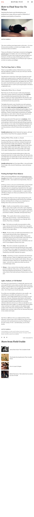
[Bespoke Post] (17, 2)
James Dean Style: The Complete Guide (20, 349)
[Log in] (28, 2)
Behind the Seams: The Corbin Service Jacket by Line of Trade (21, 374)
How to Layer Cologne (15, 366)
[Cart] (32, 2)
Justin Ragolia (6, 39)
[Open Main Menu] (2, 2)
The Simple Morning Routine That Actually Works (21, 357)
